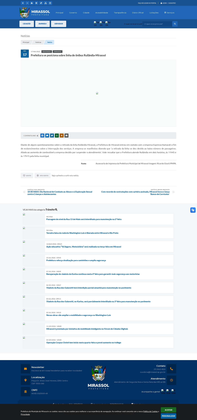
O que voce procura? (133, 24)
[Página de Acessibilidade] (50, 3)
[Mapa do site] (46, 3)
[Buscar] (175, 24)
